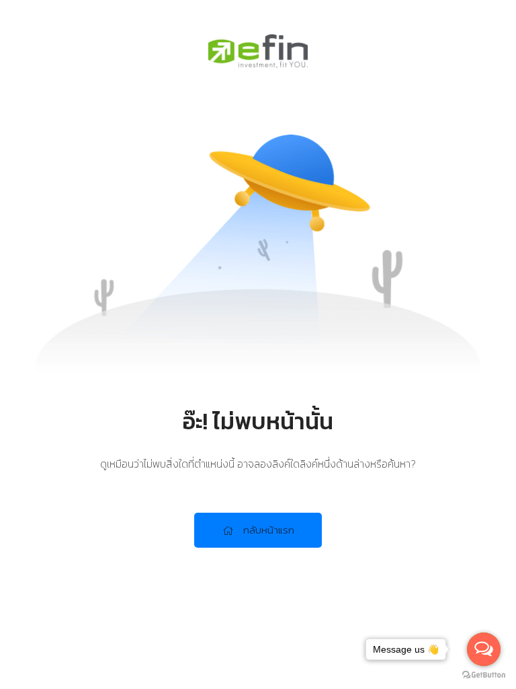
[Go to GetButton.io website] (483, 675)
